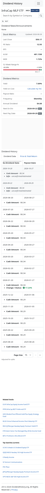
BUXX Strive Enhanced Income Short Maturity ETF (20, 421)
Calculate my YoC (35, 89)
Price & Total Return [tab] (28, 156)
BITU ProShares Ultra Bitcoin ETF (14, 436)
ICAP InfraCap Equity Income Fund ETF (16, 404)
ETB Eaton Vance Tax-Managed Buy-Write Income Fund (22, 431)
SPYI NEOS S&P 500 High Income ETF (16, 477)
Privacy (14, 489)
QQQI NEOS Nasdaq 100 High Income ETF (17, 452)
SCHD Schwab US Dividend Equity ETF (16, 448)
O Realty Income (8, 457)
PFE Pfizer (6, 467)
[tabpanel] (23, 260)
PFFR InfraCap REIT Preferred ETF (14, 409)
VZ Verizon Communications (12, 462)
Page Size (18, 355)
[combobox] (19, 15)
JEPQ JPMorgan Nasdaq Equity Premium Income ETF (21, 472)
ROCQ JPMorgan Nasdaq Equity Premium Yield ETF (20, 426)
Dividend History (12, 3)
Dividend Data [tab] (10, 156)
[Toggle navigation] (38, 3)
